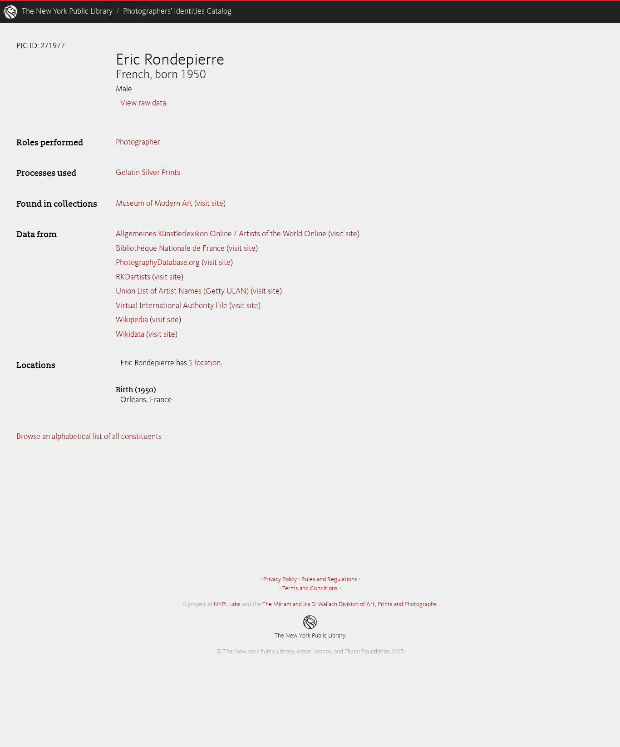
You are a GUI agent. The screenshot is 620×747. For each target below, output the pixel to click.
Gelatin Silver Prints (148, 173)
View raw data (143, 103)
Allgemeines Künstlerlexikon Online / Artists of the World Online (221, 234)
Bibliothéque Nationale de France (170, 248)
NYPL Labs (227, 604)
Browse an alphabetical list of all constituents (89, 437)
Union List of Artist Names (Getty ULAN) (182, 291)
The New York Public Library (67, 11)
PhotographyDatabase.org (158, 263)
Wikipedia (132, 320)
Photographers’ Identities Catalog (177, 11)
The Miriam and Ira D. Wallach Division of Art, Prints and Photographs (349, 604)
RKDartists (133, 277)
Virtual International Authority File (171, 306)
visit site (210, 203)
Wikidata (130, 334)
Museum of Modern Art (154, 203)
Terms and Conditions (310, 588)
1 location (205, 363)
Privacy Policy (280, 579)
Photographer (138, 142)
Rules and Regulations (329, 579)
